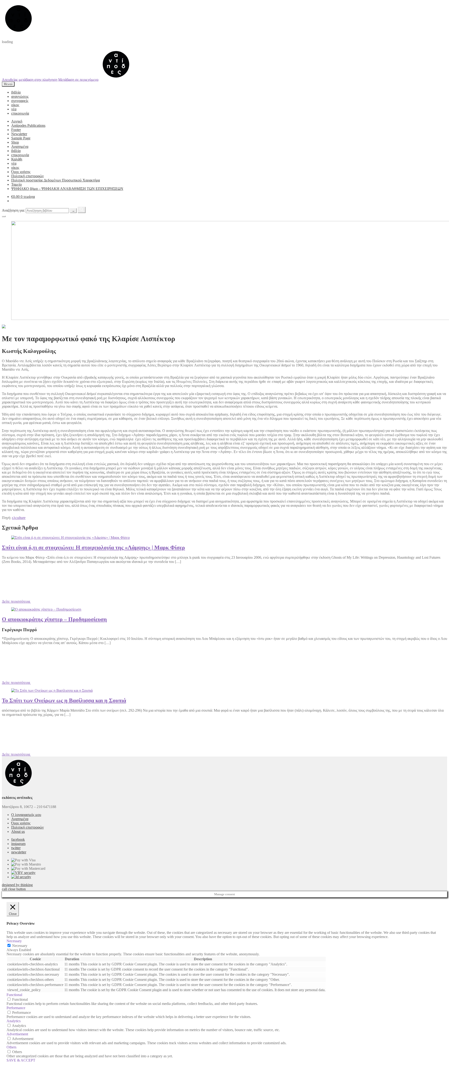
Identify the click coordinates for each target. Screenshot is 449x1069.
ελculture (18, 518)
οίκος (15, 105)
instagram (18, 844)
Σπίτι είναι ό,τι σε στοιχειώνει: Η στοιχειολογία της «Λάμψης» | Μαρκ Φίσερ (93, 547)
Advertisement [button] (17, 1034)
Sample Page (20, 138)
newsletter (18, 852)
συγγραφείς (19, 101)
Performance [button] (16, 1008)
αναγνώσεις (20, 96)
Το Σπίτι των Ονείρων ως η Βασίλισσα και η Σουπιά (64, 700)
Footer (16, 130)
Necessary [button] (14, 941)
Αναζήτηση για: (13, 210)
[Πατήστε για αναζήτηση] (82, 210)
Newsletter (19, 134)
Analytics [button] (14, 1021)
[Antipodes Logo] (116, 79)
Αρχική (16, 121)
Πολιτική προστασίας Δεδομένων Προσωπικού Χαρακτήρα (55, 180)
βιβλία (16, 92)
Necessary (19, 946)
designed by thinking (17, 885)
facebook (18, 839)
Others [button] (11, 1047)
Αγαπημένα (19, 147)
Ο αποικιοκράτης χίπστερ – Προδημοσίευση (54, 619)
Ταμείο (16, 184)
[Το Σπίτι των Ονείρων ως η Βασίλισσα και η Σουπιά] (52, 690)
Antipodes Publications (28, 125)
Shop (15, 142)
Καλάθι (16, 159)
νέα (13, 109)
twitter (16, 848)
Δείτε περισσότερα (16, 601)
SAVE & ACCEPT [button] (21, 1060)
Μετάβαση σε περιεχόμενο (78, 79)
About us (18, 831)
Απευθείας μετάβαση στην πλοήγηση (29, 79)
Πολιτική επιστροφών (27, 176)
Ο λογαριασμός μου (26, 815)
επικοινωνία (20, 113)
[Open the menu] (4, 216)
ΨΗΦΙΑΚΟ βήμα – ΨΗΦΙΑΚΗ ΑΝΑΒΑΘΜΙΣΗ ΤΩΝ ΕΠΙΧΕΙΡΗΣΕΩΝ (67, 189)
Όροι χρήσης (20, 172)
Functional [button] (14, 995)
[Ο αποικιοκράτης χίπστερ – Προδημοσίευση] (46, 609)
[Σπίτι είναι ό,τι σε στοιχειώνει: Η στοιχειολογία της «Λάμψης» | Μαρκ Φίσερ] (70, 538)
